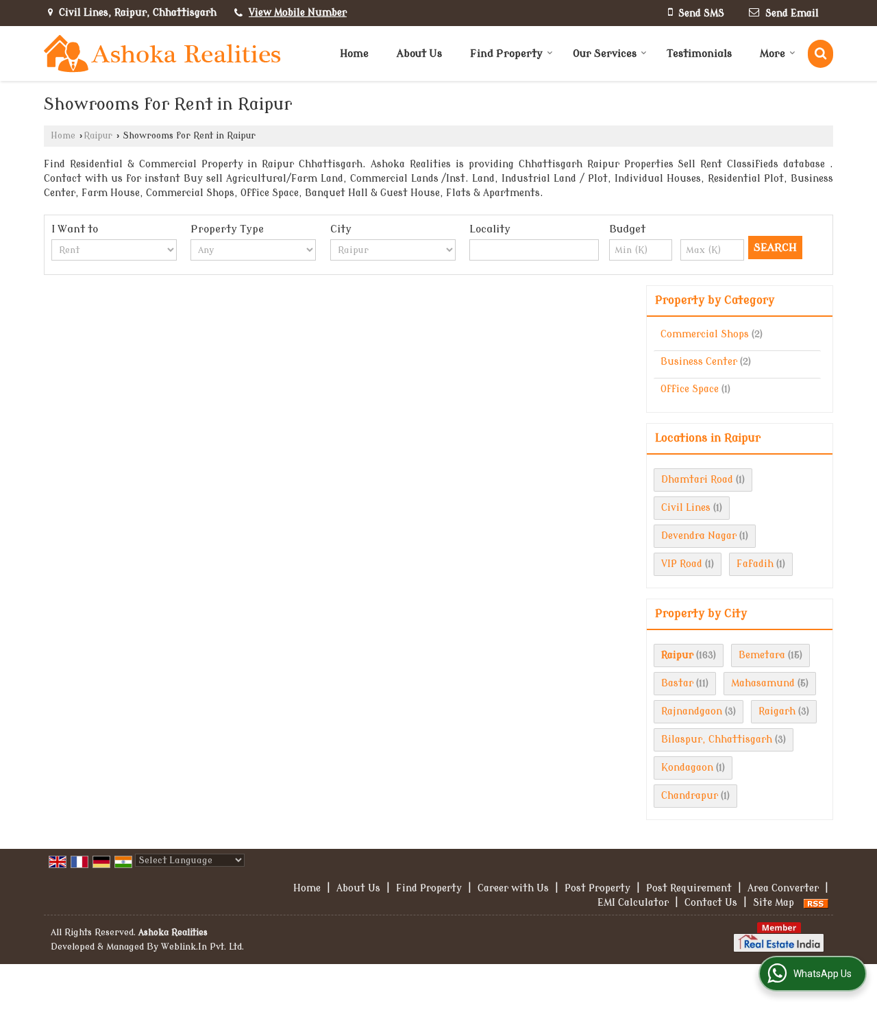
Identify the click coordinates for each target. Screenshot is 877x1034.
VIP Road (681, 564)
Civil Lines (686, 508)
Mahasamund (763, 683)
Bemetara (762, 655)
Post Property (597, 888)
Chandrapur (689, 796)
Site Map (773, 903)
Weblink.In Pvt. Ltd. (202, 947)
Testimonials (699, 54)
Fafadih (755, 564)
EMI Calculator (633, 903)
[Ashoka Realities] (162, 53)
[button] (298, 13)
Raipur (98, 136)
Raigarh (776, 711)
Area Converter (783, 888)
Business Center (698, 362)
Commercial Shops (704, 334)
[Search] (820, 54)
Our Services (605, 54)
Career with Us (513, 888)
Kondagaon (687, 767)
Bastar (677, 683)
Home (354, 54)
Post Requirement (689, 888)
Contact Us (710, 903)
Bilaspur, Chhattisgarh (716, 739)
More (772, 54)
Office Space (689, 389)
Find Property (506, 54)
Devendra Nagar (699, 536)
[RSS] (816, 903)
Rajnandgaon (691, 711)
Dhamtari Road (697, 479)
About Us (419, 54)
